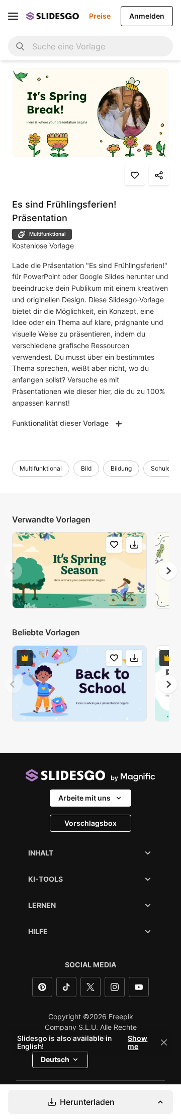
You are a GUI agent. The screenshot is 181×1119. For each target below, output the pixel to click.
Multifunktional (41, 468)
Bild (86, 468)
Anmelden (146, 16)
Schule (160, 468)
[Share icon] (159, 175)
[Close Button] (164, 1042)
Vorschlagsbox (90, 823)
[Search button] (20, 46)
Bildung (121, 468)
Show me (137, 1042)
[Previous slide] (13, 571)
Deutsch (55, 1059)
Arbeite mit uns (84, 798)
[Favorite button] (135, 175)
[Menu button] (13, 16)
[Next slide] (168, 571)
